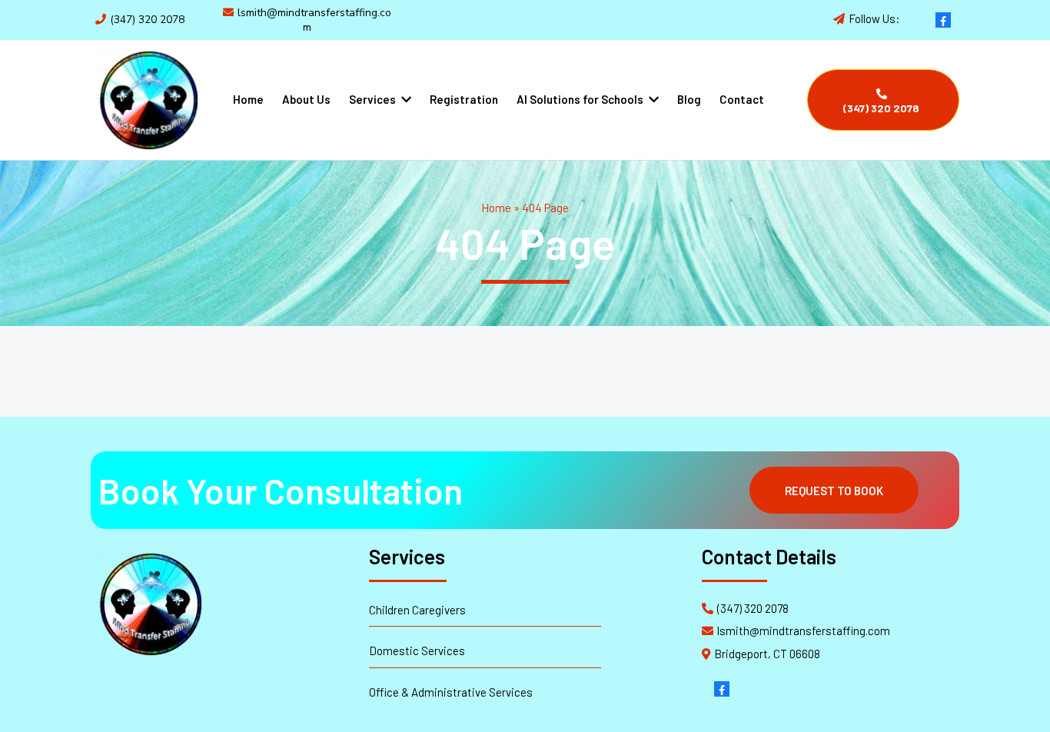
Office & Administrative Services (451, 692)
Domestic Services (417, 650)
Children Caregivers (417, 610)
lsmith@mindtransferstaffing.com (314, 19)
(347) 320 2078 (147, 19)
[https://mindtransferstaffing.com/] (148, 100)
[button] (404, 99)
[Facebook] (943, 20)
